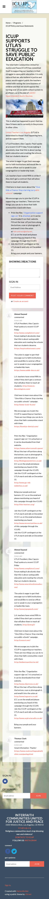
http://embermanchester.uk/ (26, 662)
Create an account (20, 301)
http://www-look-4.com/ (24, 404)
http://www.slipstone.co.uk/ (26, 684)
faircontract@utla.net (22, 231)
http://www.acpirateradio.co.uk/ (28, 718)
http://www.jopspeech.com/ (26, 609)
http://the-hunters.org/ (24, 504)
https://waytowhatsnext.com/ (27, 348)
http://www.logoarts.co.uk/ (26, 696)
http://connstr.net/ (22, 640)
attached (26, 216)
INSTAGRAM (30, 840)
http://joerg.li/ (29, 624)
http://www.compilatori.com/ (26, 333)
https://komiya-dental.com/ (26, 426)
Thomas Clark (20, 738)
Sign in (8, 885)
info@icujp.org (24, 828)
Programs (17, 23)
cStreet (28, 894)
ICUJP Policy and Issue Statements (19, 26)
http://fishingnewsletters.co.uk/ (28, 461)
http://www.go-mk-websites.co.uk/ (22, 484)
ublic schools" (23, 190)
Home (8, 23)
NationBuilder (22, 891)
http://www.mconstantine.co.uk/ (28, 523)
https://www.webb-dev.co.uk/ (26, 370)
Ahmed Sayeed (20, 314)
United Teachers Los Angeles (18, 132)
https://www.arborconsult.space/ (28, 448)
